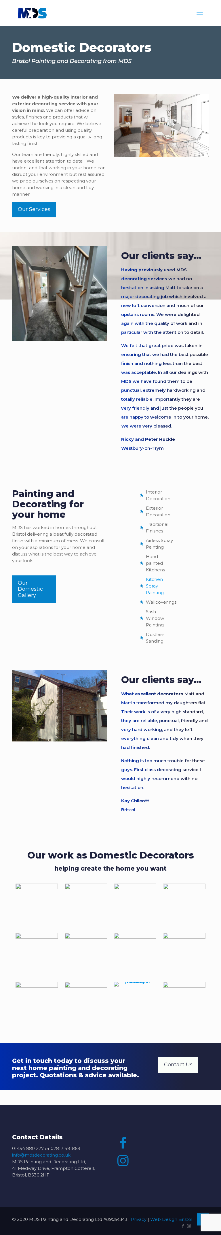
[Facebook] (123, 1142)
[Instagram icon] (189, 1226)
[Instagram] (123, 1160)
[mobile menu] (200, 13)
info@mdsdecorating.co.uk (41, 1155)
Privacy (138, 1219)
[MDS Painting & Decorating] (32, 13)
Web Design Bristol (171, 1219)
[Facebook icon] (183, 1226)
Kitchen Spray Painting (155, 586)
